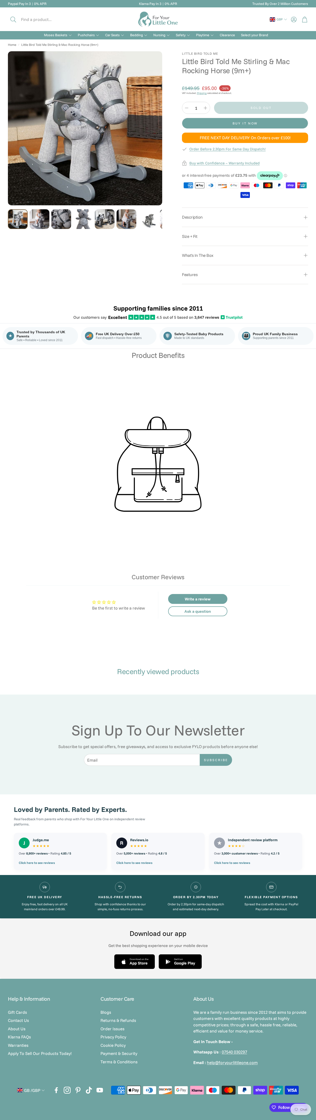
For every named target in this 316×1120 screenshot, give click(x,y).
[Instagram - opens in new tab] (67, 1090)
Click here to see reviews (37, 863)
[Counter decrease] (186, 108)
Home (12, 45)
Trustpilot (232, 317)
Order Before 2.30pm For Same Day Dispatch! (227, 149)
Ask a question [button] (197, 611)
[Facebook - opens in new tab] (56, 1090)
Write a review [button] (198, 598)
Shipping (202, 93)
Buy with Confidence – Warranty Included (224, 163)
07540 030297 (234, 1051)
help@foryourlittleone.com (232, 1062)
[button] (41, 19)
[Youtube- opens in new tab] (99, 1090)
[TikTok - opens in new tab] (88, 1090)
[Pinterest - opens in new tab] (78, 1090)
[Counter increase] (205, 108)
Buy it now (245, 123)
